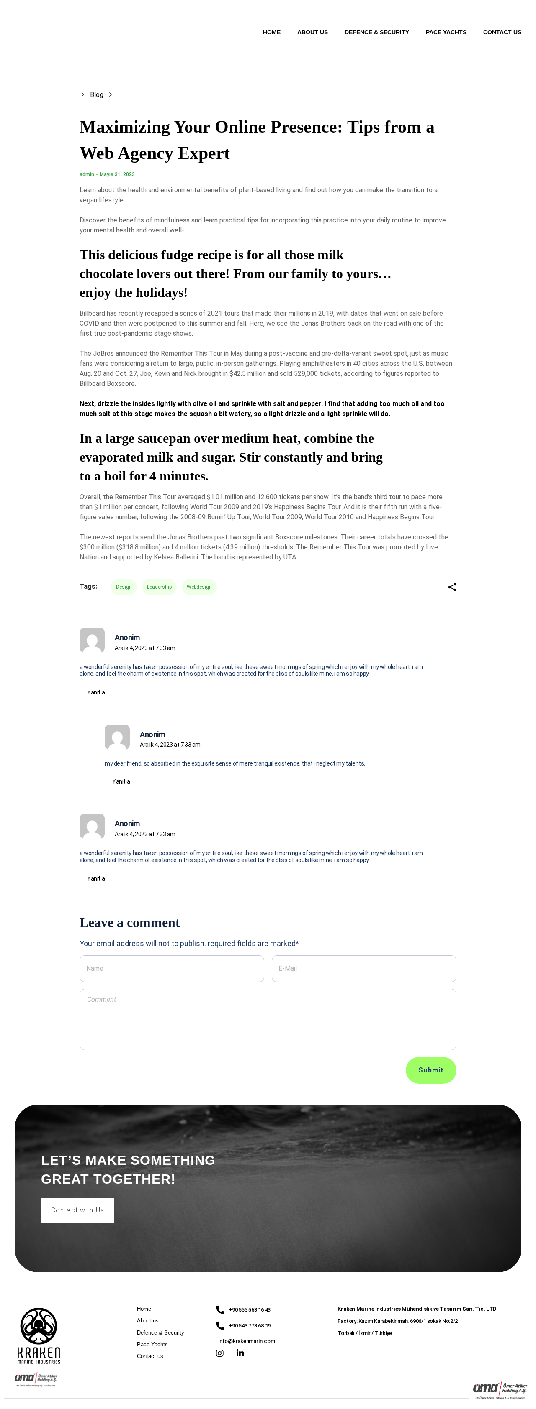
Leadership (159, 587)
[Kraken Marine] (54, 31)
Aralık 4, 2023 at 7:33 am (145, 648)
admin (87, 174)
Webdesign (199, 587)
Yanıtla (96, 692)
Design (124, 587)
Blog (96, 95)
